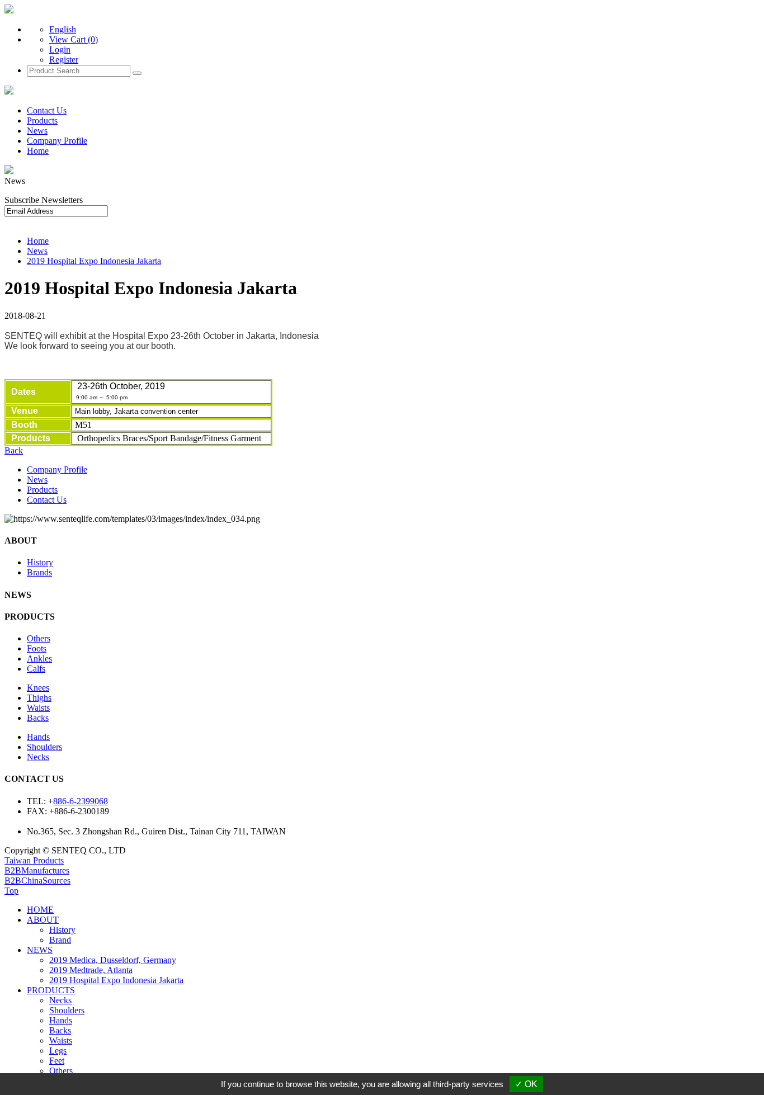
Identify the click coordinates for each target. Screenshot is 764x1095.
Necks (38, 757)
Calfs (36, 668)
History (40, 562)
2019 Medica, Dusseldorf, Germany (112, 960)
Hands (38, 737)
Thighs (39, 697)
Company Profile (57, 140)
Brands (39, 572)
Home (38, 150)
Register (63, 59)
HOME (40, 909)
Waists (38, 707)
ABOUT (43, 919)
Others (38, 638)
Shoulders (44, 747)
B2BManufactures (36, 870)
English (62, 29)
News (37, 130)
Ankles (39, 658)
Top (11, 890)
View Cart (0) (73, 39)
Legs (58, 1050)
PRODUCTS (51, 990)
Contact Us (47, 110)
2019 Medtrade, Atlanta (91, 970)
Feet (56, 1060)
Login (59, 49)
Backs (38, 718)
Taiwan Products (34, 860)
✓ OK (526, 1084)
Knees (38, 687)
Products (42, 120)
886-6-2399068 (80, 801)
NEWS (40, 950)
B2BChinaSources (37, 880)
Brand (60, 940)
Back (13, 450)
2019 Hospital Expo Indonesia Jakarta (94, 261)
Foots (36, 648)
